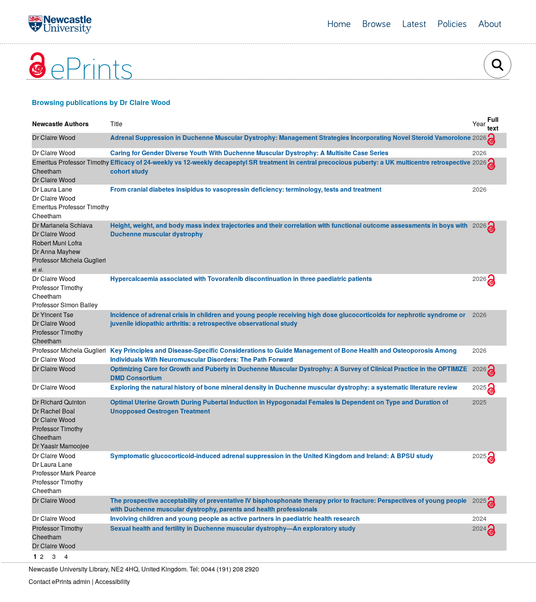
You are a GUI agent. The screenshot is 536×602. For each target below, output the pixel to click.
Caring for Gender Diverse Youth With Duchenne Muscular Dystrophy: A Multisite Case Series (249, 152)
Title (116, 123)
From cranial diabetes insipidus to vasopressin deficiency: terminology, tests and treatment (245, 189)
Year (478, 123)
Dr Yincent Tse (52, 314)
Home (339, 24)
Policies (452, 24)
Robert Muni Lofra (57, 242)
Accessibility (112, 581)
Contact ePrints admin (59, 581)
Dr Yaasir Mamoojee (60, 445)
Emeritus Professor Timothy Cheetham (70, 166)
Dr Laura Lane (52, 189)
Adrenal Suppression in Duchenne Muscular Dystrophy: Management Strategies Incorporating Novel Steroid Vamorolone (290, 137)
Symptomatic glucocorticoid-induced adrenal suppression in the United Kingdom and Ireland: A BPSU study (271, 455)
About (489, 24)
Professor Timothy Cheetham (57, 292)
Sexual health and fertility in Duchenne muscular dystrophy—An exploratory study (233, 528)
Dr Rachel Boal (53, 410)
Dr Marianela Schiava (62, 225)
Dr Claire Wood (53, 137)
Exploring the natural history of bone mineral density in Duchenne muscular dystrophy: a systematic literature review (283, 387)
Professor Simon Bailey (65, 304)
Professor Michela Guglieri (69, 260)
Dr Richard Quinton (59, 401)
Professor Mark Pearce (64, 472)
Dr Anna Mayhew (56, 251)
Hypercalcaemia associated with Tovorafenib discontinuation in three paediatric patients (241, 278)
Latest (414, 24)
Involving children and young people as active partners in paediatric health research (235, 518)
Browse (376, 24)
